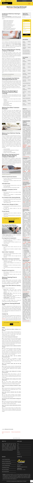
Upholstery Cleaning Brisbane (6, 463)
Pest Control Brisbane (26, 50)
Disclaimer (24, 481)
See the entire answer (26, 156)
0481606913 (4, 318)
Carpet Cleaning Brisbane (6, 459)
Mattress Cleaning (13, 8)
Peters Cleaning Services (12, 481)
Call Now (11, 324)
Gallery (18, 447)
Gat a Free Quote (11, 221)
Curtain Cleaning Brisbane (6, 465)
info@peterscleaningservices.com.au (22, 466)
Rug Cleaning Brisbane (26, 53)
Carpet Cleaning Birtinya (26, 83)
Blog (18, 445)
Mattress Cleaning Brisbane (6, 461)
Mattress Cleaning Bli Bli (26, 98)
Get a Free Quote (8, 0)
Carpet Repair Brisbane (26, 51)
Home (9, 8)
